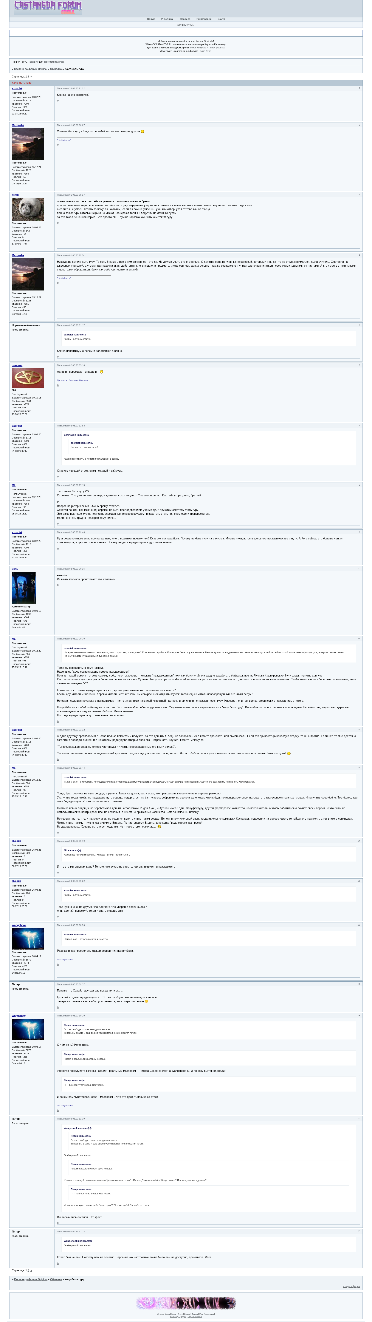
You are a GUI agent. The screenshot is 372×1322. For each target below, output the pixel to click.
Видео (187, 1314)
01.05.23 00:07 (77, 125)
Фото (180, 1314)
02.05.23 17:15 (77, 485)
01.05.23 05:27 (77, 195)
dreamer (17, 365)
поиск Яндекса (198, 47)
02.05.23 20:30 (77, 639)
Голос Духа (205, 51)
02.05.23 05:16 (77, 365)
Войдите (34, 61)
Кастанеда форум (178, 1317)
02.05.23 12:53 (77, 426)
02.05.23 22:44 (77, 768)
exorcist (17, 88)
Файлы (195, 1314)
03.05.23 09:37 (77, 984)
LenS (15, 568)
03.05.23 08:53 (77, 925)
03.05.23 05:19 (77, 841)
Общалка (56, 69)
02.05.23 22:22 (77, 730)
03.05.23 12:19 (77, 1119)
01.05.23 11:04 (77, 255)
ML (14, 485)
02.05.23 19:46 (77, 532)
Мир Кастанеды (206, 1314)
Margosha (18, 125)
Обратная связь (195, 1317)
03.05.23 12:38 (77, 1231)
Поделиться (63, 88)
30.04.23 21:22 (77, 88)
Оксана (16, 841)
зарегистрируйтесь (54, 61)
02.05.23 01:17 (77, 325)
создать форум (351, 1286)
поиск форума (217, 47)
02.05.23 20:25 (77, 569)
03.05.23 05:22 (77, 881)
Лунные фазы (163, 1314)
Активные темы (185, 24)
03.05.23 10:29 (77, 1016)
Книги (173, 1314)
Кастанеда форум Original (30, 69)
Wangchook (19, 925)
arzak (15, 194)
